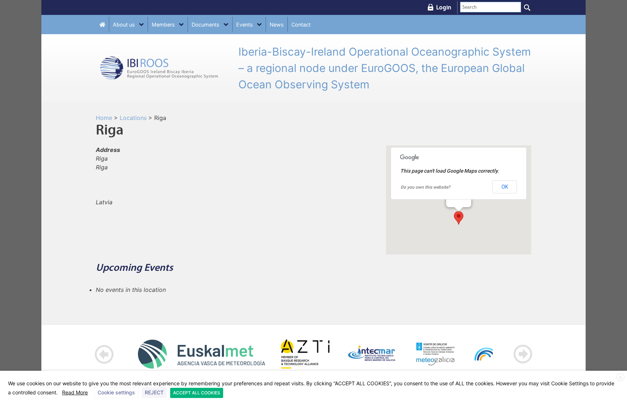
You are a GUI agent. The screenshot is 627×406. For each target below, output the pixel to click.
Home (104, 117)
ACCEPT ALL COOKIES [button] (196, 392)
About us (124, 24)
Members (163, 24)
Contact (301, 24)
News (277, 24)
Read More (75, 392)
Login (443, 7)
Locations (133, 117)
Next (523, 354)
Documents (206, 24)
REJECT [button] (154, 392)
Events (244, 24)
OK (504, 187)
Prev (104, 354)
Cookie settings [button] (116, 392)
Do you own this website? (425, 187)
